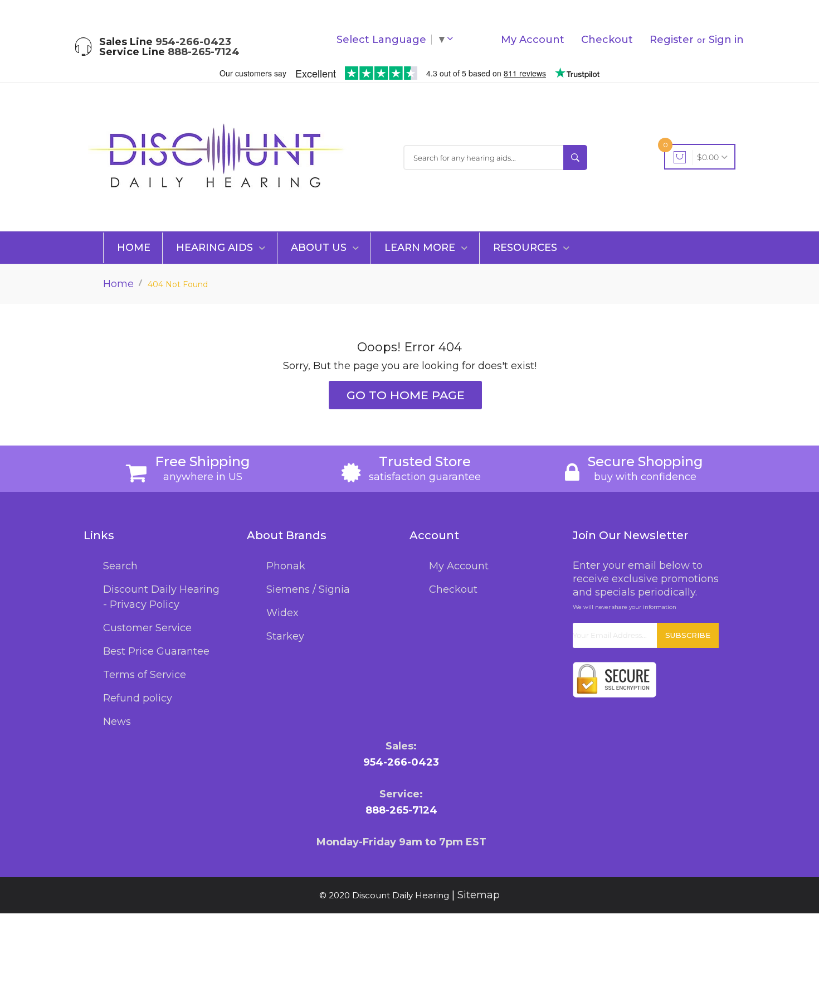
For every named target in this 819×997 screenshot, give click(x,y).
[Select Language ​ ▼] (452, 39)
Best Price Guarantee (156, 651)
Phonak (285, 566)
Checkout (607, 39)
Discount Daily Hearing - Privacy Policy (161, 597)
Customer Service (147, 628)
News (117, 721)
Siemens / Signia (308, 589)
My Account (532, 39)
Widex (282, 613)
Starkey (285, 636)
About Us (320, 247)
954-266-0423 (193, 42)
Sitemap (478, 895)
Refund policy (137, 698)
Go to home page (406, 395)
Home (133, 247)
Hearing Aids (216, 247)
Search (120, 566)
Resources (526, 247)
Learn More (421, 247)
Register (672, 39)
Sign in (726, 39)
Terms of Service (144, 675)
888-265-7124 (204, 52)
